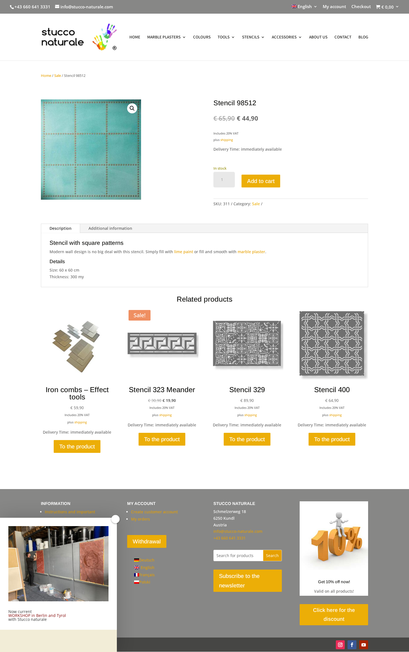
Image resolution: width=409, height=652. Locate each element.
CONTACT (342, 37)
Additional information (110, 228)
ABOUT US (318, 37)
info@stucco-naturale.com (237, 531)
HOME (134, 37)
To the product (77, 446)
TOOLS (224, 37)
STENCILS (250, 37)
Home (46, 75)
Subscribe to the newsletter (239, 580)
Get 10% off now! (334, 581)
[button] (132, 108)
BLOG (363, 37)
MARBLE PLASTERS (164, 37)
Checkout (361, 6)
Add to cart (261, 181)
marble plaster (251, 251)
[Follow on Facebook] (352, 644)
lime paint (183, 251)
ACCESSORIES (284, 37)
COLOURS (202, 37)
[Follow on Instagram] (340, 644)
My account (334, 6)
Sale (57, 75)
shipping (226, 140)
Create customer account (154, 511)
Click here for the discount (334, 614)
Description (61, 228)
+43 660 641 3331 (32, 6)
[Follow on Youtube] (363, 644)
